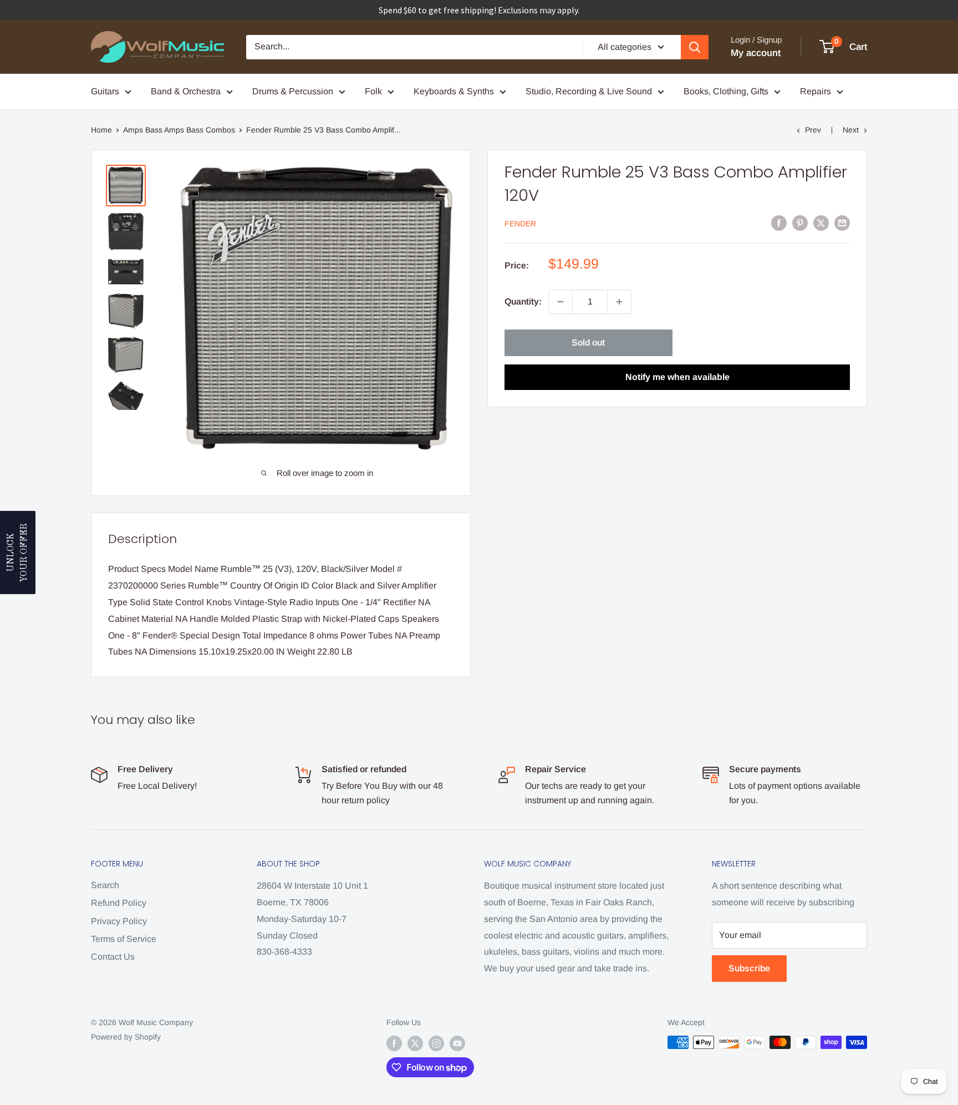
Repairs (815, 91)
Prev (813, 129)
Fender (520, 223)
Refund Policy (118, 903)
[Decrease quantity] (560, 301)
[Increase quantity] (619, 301)
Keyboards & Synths (454, 91)
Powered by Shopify (126, 1036)
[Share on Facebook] (779, 222)
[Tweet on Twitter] (821, 222)
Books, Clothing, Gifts (726, 91)
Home (101, 129)
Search (105, 885)
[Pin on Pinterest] (800, 222)
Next (851, 129)
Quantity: (523, 301)
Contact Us (113, 956)
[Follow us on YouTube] (457, 1043)
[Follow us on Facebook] (394, 1043)
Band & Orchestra (186, 91)
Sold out (588, 342)
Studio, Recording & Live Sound (589, 91)
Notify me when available (677, 377)
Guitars (105, 91)
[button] (17, 552)
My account (756, 53)
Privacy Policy (119, 921)
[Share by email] (842, 222)
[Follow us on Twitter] (415, 1043)
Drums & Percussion (292, 91)
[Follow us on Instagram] (436, 1043)
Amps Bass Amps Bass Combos (179, 129)
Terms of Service (123, 939)
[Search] (695, 47)
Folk (373, 91)
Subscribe (749, 968)
